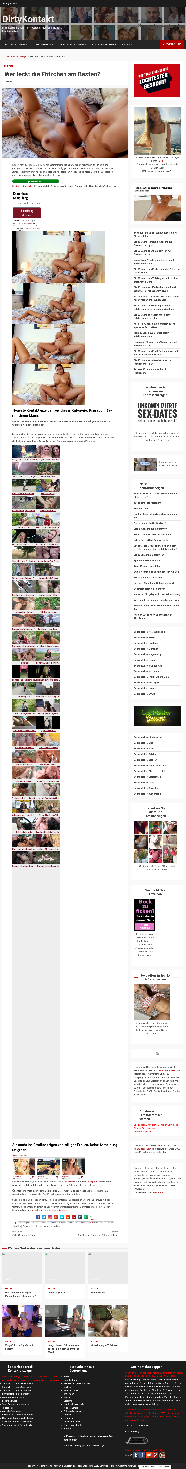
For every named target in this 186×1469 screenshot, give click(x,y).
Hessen (67, 1397)
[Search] (156, 44)
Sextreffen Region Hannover (149, 588)
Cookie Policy (132, 1431)
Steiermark (154, 776)
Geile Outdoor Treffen (23, 1233)
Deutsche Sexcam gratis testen (18, 1418)
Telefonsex (7, 1408)
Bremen (67, 1415)
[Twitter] (44, 1217)
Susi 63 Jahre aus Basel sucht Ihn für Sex (156, 571)
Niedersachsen (71, 1408)
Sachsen (68, 1387)
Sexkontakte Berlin (144, 637)
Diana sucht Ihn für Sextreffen (150, 528)
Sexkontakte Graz (144, 743)
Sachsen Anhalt (71, 1390)
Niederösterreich (157, 765)
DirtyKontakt (28, 19)
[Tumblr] (80, 1217)
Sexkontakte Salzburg (146, 754)
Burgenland (154, 793)
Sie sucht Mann (42, 1226)
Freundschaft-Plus (163, 232)
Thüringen (69, 1394)
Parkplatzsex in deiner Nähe (16, 1394)
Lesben (70, 1223)
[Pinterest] (74, 1217)
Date (159, 1145)
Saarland (68, 1401)
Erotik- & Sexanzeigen (72, 45)
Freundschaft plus (103, 45)
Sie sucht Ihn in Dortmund (148, 577)
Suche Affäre (141, 508)
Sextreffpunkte (42, 45)
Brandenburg (70, 1380)
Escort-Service (9, 1401)
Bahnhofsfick (108, 1268)
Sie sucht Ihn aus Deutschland (17, 1383)
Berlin (67, 1376)
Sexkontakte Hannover (146, 688)
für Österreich (149, 737)
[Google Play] (62, 1217)
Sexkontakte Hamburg (146, 643)
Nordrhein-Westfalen (74, 1404)
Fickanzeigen (20, 56)
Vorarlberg (154, 788)
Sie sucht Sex (56, 1226)
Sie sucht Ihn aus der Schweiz (17, 1390)
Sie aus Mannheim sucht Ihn (149, 555)
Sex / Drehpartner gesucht (15, 1404)
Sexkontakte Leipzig (145, 660)
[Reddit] (68, 1217)
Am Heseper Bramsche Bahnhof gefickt (98, 1233)
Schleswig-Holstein (73, 1411)
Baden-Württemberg (74, 1425)
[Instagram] (50, 1217)
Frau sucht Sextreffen (56, 1223)
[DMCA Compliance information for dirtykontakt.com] (136, 1440)
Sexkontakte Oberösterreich (149, 771)
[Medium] (86, 1217)
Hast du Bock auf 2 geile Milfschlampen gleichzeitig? (22, 1268)
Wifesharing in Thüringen (108, 1321)
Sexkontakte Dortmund (146, 671)
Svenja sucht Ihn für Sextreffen (151, 523)
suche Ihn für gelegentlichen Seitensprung (157, 594)
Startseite (7, 56)
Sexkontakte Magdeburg (147, 654)
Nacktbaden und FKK (13, 1397)
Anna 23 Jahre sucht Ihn (147, 566)
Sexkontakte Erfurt (144, 694)
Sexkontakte (97, 1223)
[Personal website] (92, 1217)
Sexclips (8, 66)
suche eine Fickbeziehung (148, 502)
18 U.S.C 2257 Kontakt (137, 1426)
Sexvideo (17, 1226)
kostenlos (158, 1192)
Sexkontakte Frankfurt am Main (151, 677)
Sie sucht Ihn (28, 1226)
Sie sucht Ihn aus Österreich (16, 1387)
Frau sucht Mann (38, 1223)
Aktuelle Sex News (11, 1411)
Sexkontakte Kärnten (145, 760)
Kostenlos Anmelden (22, 186)
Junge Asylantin (65, 1268)
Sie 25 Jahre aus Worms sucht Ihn (152, 534)
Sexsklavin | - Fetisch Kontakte (17, 1415)
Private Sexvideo (83, 1223)
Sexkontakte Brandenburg (148, 665)
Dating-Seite (93, 1182)
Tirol (151, 782)
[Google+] (56, 1217)
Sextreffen (108, 1223)
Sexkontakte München (146, 648)
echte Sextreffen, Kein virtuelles (151, 540)
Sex (161, 161)
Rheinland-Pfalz (72, 1422)
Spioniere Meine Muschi (147, 560)
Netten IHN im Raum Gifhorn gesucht (154, 583)
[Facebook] (38, 1217)
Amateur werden (142, 1132)
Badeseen (167, 1070)
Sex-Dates (68, 1182)
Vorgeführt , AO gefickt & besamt (22, 1321)
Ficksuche (128, 45)
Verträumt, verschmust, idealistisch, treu (156, 600)
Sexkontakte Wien (144, 748)
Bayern (67, 1428)
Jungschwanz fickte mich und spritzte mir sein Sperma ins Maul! (65, 1321)
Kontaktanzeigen (15, 45)
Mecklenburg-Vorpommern (77, 1383)
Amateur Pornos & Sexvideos (17, 1422)
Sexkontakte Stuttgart (146, 682)
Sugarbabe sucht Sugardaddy (17, 1425)
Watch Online (173, 44)
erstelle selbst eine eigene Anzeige (49, 1210)
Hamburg (68, 1418)
